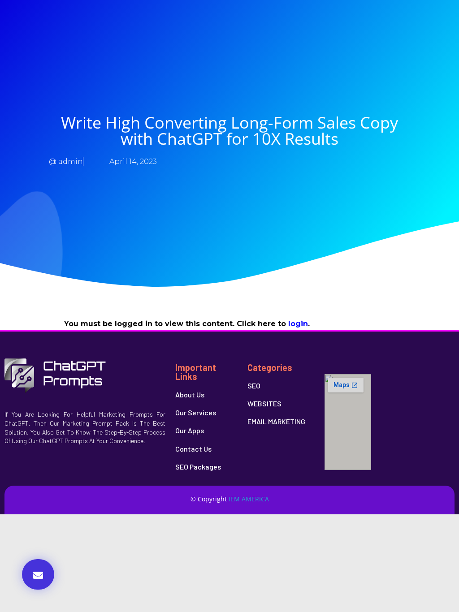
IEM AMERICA (249, 499)
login (298, 323)
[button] (38, 574)
